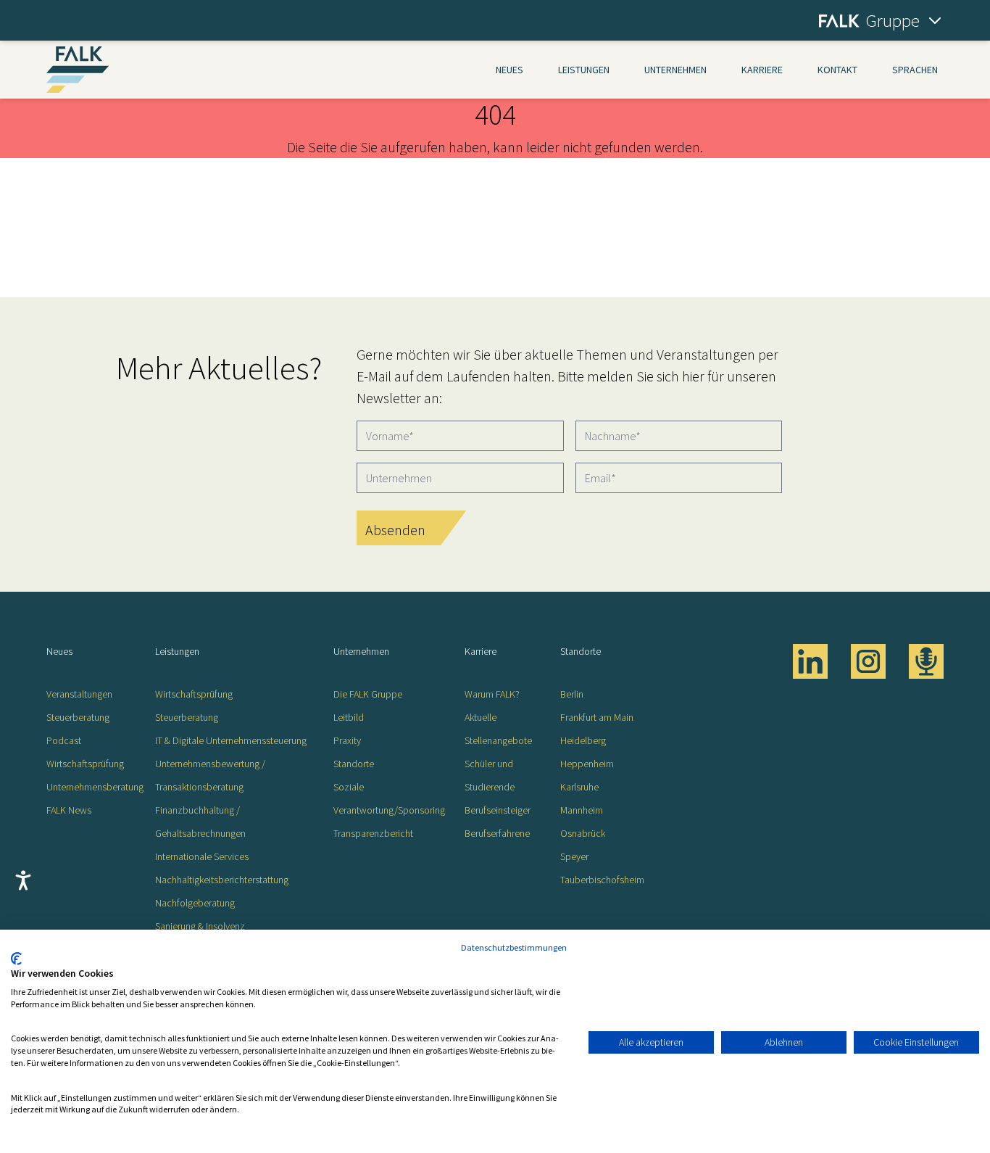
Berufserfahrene (497, 833)
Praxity (347, 740)
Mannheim (581, 810)
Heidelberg (583, 740)
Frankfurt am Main (596, 717)
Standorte (353, 763)
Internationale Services (202, 856)
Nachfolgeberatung (195, 902)
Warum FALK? (492, 694)
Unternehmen (675, 69)
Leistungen (584, 69)
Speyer (574, 856)
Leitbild (348, 717)
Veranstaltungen (79, 694)
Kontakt (837, 69)
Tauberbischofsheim (602, 879)
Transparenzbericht (373, 833)
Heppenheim (587, 763)
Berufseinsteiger (498, 810)
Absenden (395, 530)
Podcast (63, 740)
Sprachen (915, 69)
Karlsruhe (579, 786)
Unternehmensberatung (94, 786)
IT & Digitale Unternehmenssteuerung (231, 740)
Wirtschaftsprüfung (85, 763)
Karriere (762, 69)
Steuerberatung (77, 717)
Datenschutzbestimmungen (514, 947)
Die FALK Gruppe (367, 694)
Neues (509, 69)
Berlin (571, 694)
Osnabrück (582, 833)
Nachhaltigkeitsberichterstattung (221, 879)
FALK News (68, 810)
